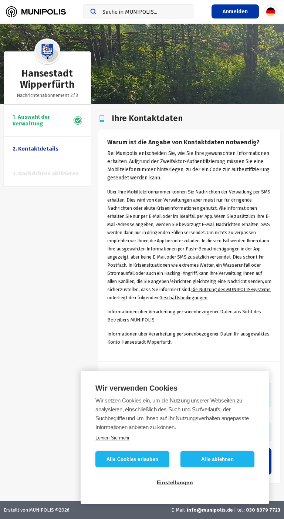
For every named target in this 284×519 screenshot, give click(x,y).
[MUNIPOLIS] (36, 11)
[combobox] (138, 11)
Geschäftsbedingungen (183, 297)
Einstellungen (175, 482)
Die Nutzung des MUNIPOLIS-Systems (231, 289)
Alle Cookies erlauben (132, 459)
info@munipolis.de (210, 510)
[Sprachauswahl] (270, 11)
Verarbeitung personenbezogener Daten (191, 311)
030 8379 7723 (263, 510)
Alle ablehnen (217, 459)
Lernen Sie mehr (112, 438)
